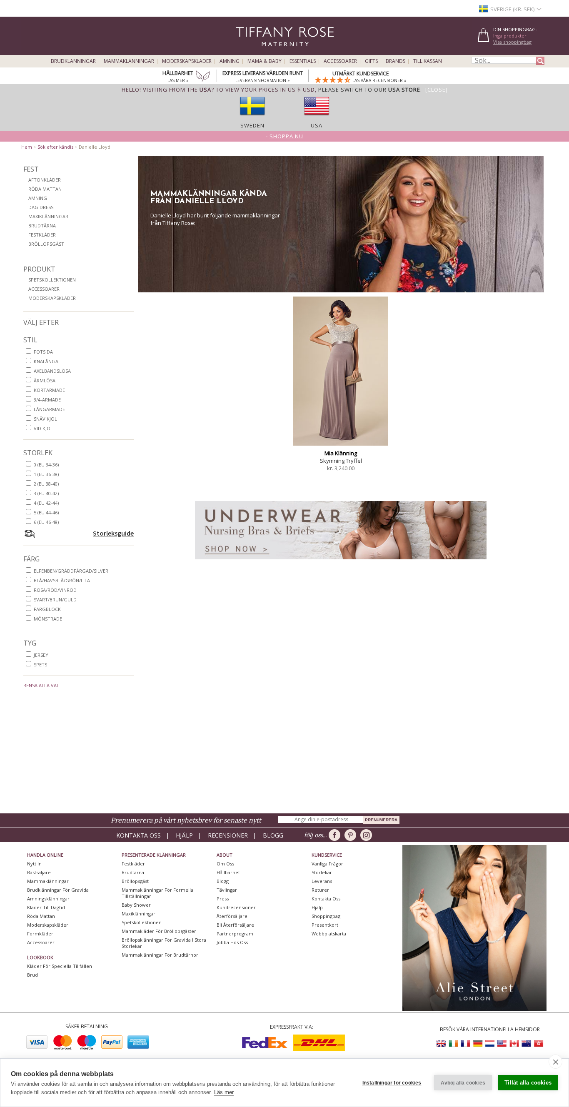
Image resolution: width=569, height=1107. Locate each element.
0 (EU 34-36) (46, 464)
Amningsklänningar (48, 898)
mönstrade (48, 619)
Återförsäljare (232, 916)
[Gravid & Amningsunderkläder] (341, 561)
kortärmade (49, 390)
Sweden (252, 125)
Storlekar (322, 872)
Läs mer (224, 1092)
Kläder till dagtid (46, 907)
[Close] (436, 89)
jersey (41, 655)
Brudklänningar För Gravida (58, 890)
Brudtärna (42, 225)
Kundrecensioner (236, 907)
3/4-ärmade (47, 399)
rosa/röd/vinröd (55, 590)
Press (223, 898)
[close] (555, 1062)
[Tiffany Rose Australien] (526, 1043)
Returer (320, 890)
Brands (395, 61)
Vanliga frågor (327, 863)
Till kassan (427, 61)
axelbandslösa (52, 371)
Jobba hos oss (232, 942)
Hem (26, 147)
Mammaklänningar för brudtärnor (160, 955)
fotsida (43, 352)
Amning (230, 61)
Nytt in (34, 863)
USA (316, 125)
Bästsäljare (39, 872)
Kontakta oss (138, 835)
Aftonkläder (44, 180)
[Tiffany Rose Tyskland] (478, 1043)
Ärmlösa (44, 380)
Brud (32, 975)
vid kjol (43, 428)
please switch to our (369, 89)
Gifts (371, 61)
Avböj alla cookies (463, 1083)
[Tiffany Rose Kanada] (514, 1043)
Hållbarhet (228, 872)
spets (40, 664)
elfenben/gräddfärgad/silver (71, 571)
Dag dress (40, 207)
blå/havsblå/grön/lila (62, 580)
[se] (252, 118)
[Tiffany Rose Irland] (453, 1043)
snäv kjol (45, 419)
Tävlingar (227, 890)
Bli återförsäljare (235, 925)
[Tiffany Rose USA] (502, 1043)
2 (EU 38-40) (46, 484)
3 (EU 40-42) (46, 493)
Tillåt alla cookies (528, 1083)
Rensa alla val (41, 685)
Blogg (273, 835)
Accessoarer (340, 61)
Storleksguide (113, 533)
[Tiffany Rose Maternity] (247, 51)
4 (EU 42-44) (46, 503)
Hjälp (184, 835)
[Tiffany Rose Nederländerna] (490, 1043)
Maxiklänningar (48, 216)
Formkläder (40, 933)
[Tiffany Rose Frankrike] (466, 1043)
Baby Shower (136, 905)
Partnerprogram (235, 933)
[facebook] (336, 835)
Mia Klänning (340, 453)
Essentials (302, 61)
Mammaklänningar (129, 61)
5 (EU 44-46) (46, 512)
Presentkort (325, 925)
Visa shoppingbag (512, 42)
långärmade (49, 409)
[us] (316, 118)
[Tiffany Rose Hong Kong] (538, 1043)
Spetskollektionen (52, 280)
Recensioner (228, 835)
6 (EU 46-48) (46, 522)
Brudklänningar (73, 61)
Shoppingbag (326, 916)
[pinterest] (351, 835)
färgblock (47, 609)
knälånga (46, 361)
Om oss (225, 863)
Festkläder (42, 235)
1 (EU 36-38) (46, 474)
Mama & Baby (264, 61)
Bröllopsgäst (46, 244)
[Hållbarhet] (203, 77)
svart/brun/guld (55, 599)
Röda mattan (45, 189)
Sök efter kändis (55, 147)
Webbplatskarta (329, 933)
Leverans (322, 881)
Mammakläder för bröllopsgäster (159, 931)
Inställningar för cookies (392, 1083)
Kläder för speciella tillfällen (59, 966)
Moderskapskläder (187, 61)
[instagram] (367, 835)
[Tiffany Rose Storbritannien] (441, 1043)
